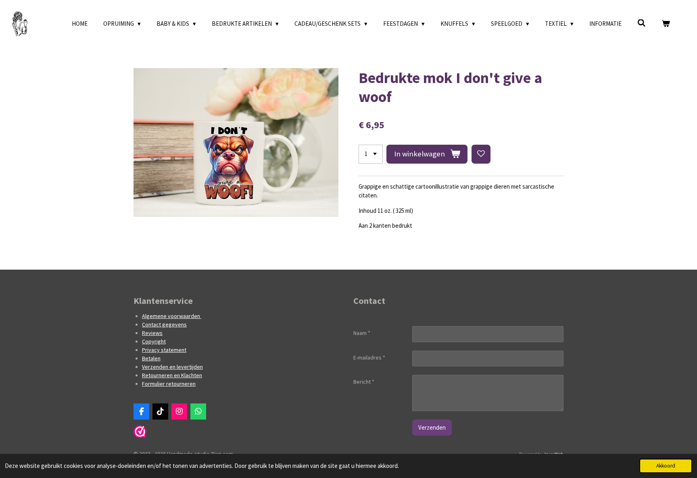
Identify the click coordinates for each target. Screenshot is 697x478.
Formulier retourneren (169, 383)
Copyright (154, 341)
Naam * (361, 333)
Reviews (152, 333)
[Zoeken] (641, 23)
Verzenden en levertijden (172, 366)
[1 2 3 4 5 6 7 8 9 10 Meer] (371, 154)
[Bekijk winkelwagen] (666, 24)
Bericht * (363, 381)
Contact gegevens (164, 324)
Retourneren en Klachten (172, 375)
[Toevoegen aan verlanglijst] (481, 154)
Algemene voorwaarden (171, 316)
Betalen (151, 358)
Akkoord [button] (665, 465)
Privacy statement (164, 349)
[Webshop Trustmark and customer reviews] (140, 436)
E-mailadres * (369, 357)
